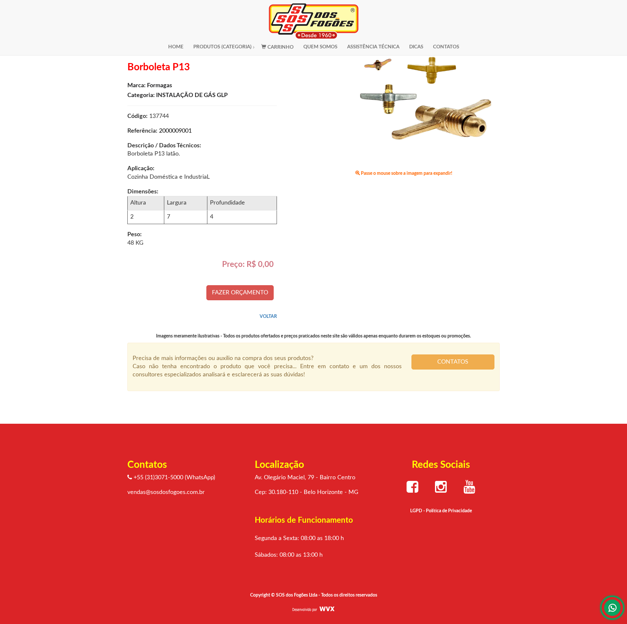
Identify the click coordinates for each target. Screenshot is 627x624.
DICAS (416, 46)
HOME (176, 46)
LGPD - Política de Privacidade (441, 511)
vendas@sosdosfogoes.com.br (166, 492)
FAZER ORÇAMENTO (240, 293)
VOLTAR (268, 316)
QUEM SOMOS (320, 46)
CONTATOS (446, 46)
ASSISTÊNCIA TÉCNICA (373, 46)
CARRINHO (280, 47)
